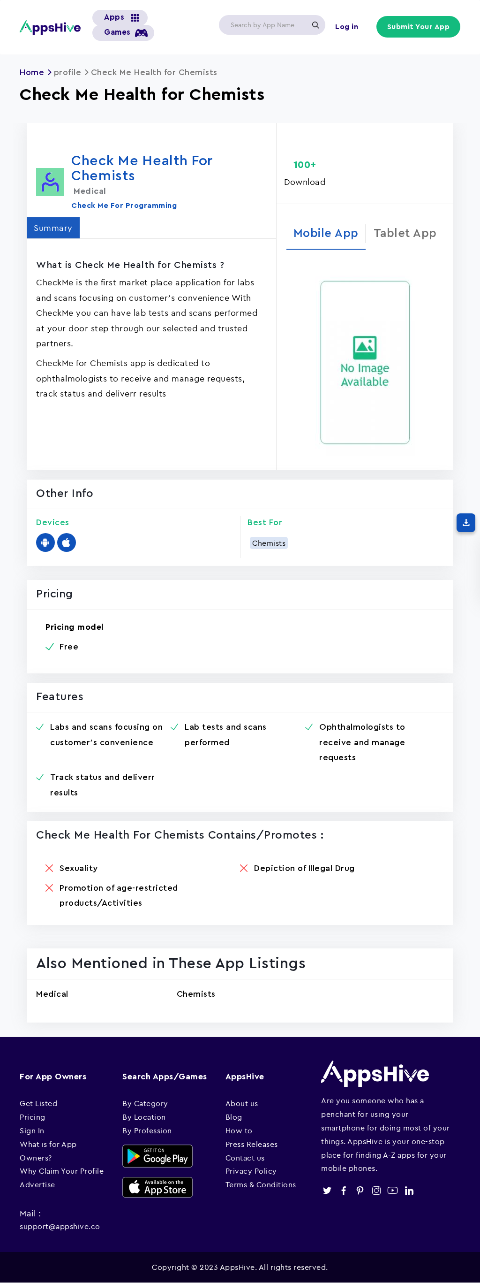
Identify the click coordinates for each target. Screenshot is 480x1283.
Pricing (32, 1117)
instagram (376, 1190)
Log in (346, 27)
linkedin (409, 1190)
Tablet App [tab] (405, 233)
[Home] (50, 27)
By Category (145, 1103)
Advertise (37, 1184)
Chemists (268, 543)
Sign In (32, 1130)
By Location (144, 1117)
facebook (343, 1190)
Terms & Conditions (260, 1184)
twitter (327, 1190)
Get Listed (38, 1103)
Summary (53, 227)
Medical (52, 994)
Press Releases (251, 1144)
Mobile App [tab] (326, 233)
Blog (233, 1117)
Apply (315, 25)
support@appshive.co (60, 1226)
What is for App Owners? (48, 1150)
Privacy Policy (251, 1171)
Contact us (245, 1157)
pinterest (360, 1190)
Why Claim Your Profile (62, 1171)
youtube (392, 1190)
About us (241, 1103)
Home (32, 72)
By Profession (147, 1130)
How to (239, 1130)
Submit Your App (418, 27)
